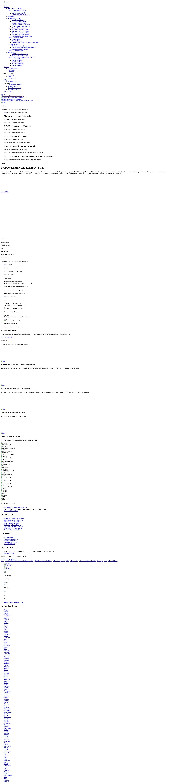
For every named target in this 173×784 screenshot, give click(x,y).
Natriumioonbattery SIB (15, 8)
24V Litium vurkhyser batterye (20, 29)
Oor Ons (6, 67)
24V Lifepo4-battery (17, 60)
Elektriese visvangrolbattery (19, 23)
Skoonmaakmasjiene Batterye (20, 55)
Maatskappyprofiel (13, 68)
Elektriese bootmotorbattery (19, 21)
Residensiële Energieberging (20, 49)
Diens (9, 76)
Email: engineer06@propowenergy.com (15, 507)
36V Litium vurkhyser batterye (20, 31)
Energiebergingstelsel (14, 44)
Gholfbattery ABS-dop (18, 13)
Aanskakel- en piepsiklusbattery (21, 24)
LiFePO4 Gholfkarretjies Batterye (17, 10)
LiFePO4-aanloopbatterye (15, 37)
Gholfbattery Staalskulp (18, 12)
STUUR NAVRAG (6, 337)
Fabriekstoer (11, 70)
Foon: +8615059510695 (11, 511)
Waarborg (11, 75)
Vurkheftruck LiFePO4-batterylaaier (22, 36)
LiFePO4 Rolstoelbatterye (15, 50)
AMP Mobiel (11, 559)
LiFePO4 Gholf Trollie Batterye (21, 15)
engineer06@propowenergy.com (13, 602)
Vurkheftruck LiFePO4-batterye (17, 28)
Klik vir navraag (9, 553)
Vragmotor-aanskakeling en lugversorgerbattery (25, 42)
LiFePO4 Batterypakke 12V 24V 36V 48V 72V (22, 57)
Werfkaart (3, 559)
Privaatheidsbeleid (9, 544)
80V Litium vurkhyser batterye (20, 34)
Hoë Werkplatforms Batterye (20, 54)
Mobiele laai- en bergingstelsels (20, 46)
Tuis (5, 5)
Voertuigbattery (12, 52)
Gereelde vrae (12, 78)
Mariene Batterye (13, 86)
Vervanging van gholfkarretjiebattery (107, 561)
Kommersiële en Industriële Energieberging (24, 47)
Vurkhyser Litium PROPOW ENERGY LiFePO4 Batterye (17, 561)
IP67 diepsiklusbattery (18, 20)
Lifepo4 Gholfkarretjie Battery (88, 561)
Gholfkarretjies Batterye (15, 84)
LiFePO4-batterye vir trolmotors (21, 26)
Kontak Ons (7, 91)
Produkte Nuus (12, 81)
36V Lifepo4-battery (17, 62)
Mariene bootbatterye (14, 18)
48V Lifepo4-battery (17, 63)
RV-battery (11, 16)
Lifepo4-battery (74, 561)
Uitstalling (11, 71)
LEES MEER (5, 192)
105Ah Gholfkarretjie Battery (43, 561)
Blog (5, 80)
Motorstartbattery (16, 39)
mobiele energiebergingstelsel (61, 561)
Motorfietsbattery (16, 41)
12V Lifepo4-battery (17, 59)
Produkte (6, 7)
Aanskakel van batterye (14, 88)
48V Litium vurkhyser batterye (20, 33)
